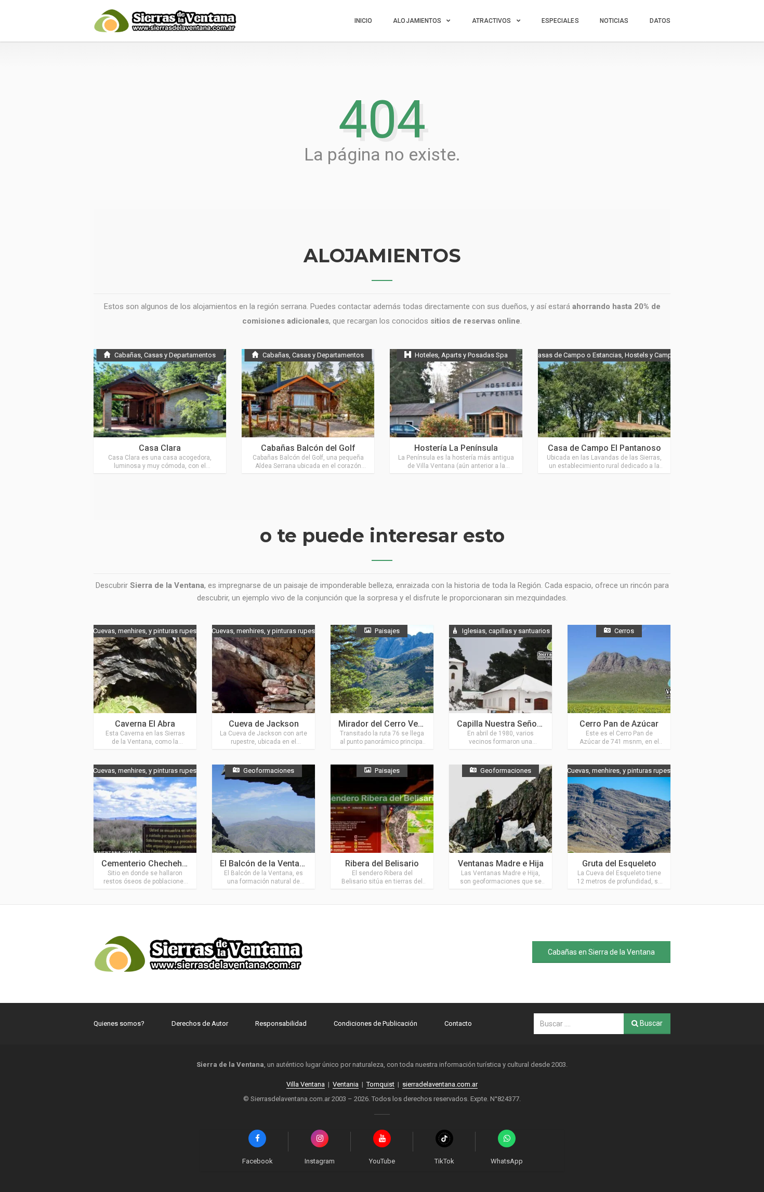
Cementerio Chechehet (145, 863)
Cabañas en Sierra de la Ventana (601, 952)
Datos (660, 20)
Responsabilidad (281, 1023)
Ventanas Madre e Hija (501, 863)
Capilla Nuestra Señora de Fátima (520, 724)
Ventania (346, 1084)
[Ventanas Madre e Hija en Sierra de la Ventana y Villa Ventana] (500, 827)
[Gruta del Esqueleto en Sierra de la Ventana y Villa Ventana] (619, 827)
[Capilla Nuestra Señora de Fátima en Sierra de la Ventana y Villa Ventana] (500, 687)
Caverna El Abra (145, 724)
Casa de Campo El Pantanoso (604, 448)
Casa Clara (160, 448)
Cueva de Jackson (264, 724)
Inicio (363, 20)
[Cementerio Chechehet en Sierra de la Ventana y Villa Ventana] (145, 827)
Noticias (614, 20)
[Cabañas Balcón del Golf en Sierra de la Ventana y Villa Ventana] (308, 411)
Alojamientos (417, 20)
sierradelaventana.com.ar (440, 1084)
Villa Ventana (305, 1084)
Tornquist (380, 1084)
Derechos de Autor (200, 1023)
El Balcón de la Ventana (264, 863)
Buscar (650, 1023)
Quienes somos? (119, 1023)
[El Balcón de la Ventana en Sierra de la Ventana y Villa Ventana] (263, 827)
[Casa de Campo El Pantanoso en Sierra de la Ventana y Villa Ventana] (604, 411)
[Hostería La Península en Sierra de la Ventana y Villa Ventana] (456, 411)
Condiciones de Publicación (375, 1023)
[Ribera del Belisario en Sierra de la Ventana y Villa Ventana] (382, 827)
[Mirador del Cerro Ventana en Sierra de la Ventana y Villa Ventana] (382, 687)
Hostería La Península (456, 448)
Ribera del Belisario (382, 863)
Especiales (560, 20)
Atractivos (491, 20)
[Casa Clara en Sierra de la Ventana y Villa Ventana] (160, 411)
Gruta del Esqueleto (619, 863)
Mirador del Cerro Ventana (388, 724)
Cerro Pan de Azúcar (618, 724)
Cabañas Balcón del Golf (308, 448)
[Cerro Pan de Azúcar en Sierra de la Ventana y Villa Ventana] (619, 687)
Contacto (458, 1023)
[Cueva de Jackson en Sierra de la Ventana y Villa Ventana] (263, 687)
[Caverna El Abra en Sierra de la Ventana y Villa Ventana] (145, 687)
